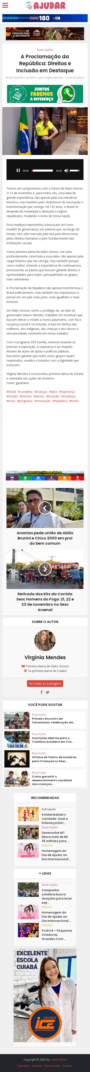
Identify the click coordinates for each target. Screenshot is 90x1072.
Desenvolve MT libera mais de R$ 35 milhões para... (55, 837)
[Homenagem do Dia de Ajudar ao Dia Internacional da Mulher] (30, 850)
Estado (13, 396)
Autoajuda (49, 809)
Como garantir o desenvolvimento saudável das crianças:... (52, 780)
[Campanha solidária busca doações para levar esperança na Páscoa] (30, 889)
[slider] (42, 171)
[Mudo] (66, 170)
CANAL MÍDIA (58, 1059)
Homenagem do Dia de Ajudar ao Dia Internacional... (56, 855)
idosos (39, 396)
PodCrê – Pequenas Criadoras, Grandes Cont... (57, 934)
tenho (75, 401)
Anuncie (37, 1066)
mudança (69, 396)
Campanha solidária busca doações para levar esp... (57, 896)
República (60, 401)
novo (11, 401)
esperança (68, 392)
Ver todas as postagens (45, 683)
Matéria (47, 845)
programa (25, 401)
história (27, 396)
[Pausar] (18, 170)
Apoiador (24, 1066)
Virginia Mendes (53, 77)
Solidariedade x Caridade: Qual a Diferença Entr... (55, 818)
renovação (43, 401)
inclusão (53, 396)
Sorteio (67, 1066)
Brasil (12, 392)
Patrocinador (52, 1066)
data (54, 392)
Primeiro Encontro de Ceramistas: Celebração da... (53, 720)
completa (26, 392)
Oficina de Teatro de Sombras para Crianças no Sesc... (54, 759)
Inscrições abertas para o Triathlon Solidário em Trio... (53, 740)
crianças (41, 392)
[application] (45, 169)
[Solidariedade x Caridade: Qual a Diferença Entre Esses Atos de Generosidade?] (30, 814)
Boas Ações (45, 50)
